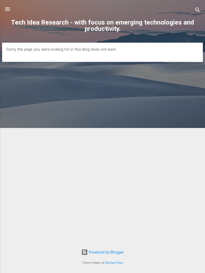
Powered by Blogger (106, 252)
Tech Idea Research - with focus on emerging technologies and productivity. (102, 26)
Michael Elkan (114, 262)
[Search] (197, 11)
